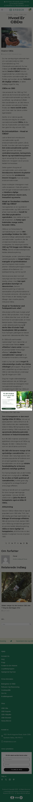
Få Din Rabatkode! (9, 408)
